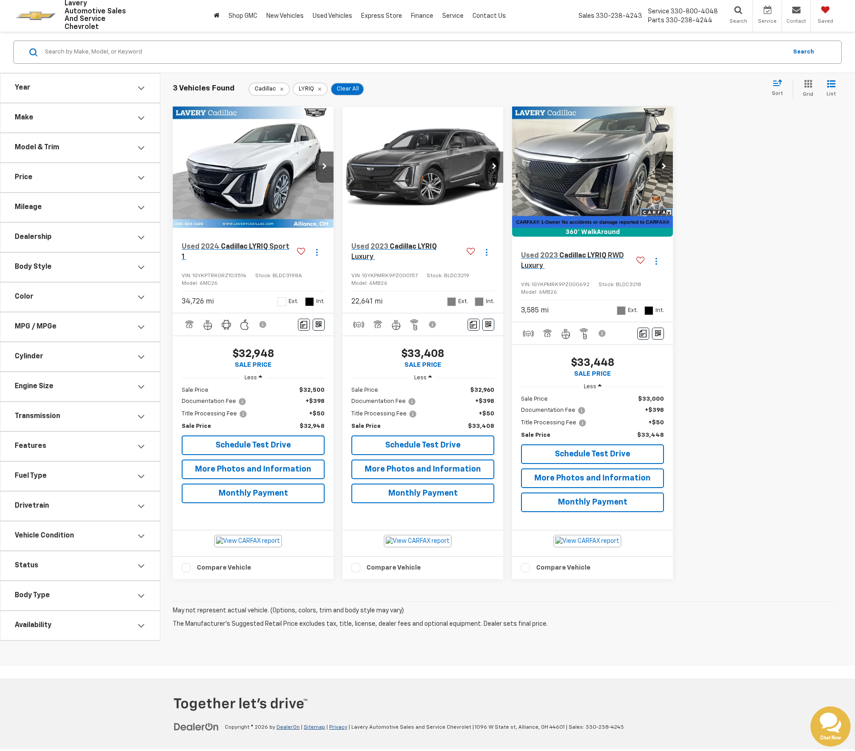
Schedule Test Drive (253, 445)
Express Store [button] (381, 16)
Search (803, 52)
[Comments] (304, 325)
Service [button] (453, 16)
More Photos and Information (253, 469)
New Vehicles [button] (285, 16)
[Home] (216, 16)
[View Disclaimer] (263, 324)
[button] (325, 167)
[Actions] (317, 252)
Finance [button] (422, 16)
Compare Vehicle (224, 567)
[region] (253, 408)
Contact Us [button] (489, 16)
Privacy (338, 727)
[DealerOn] (196, 727)
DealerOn (288, 727)
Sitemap (314, 727)
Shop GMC (242, 16)
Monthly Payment (253, 493)
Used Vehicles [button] (332, 16)
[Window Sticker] (319, 325)
